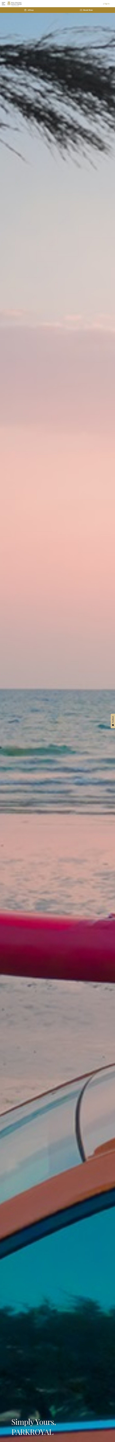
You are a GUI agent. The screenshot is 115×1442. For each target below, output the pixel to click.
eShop (31, 10)
